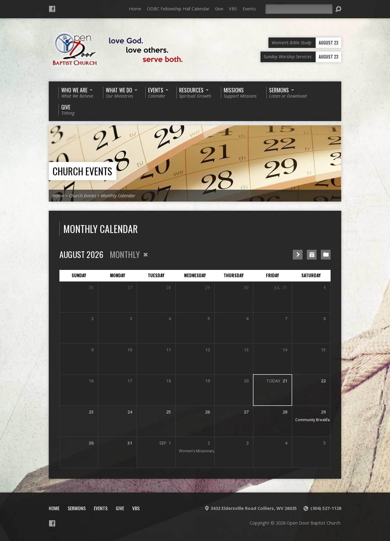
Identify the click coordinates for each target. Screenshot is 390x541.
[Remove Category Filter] (146, 255)
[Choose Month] (312, 255)
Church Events (82, 171)
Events (249, 9)
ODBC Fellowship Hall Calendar (178, 9)
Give (219, 9)
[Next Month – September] (298, 255)
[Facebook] (52, 9)
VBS (233, 9)
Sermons (77, 508)
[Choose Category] (326, 255)
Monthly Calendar (118, 196)
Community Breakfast (314, 419)
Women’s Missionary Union (202, 450)
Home (135, 9)
